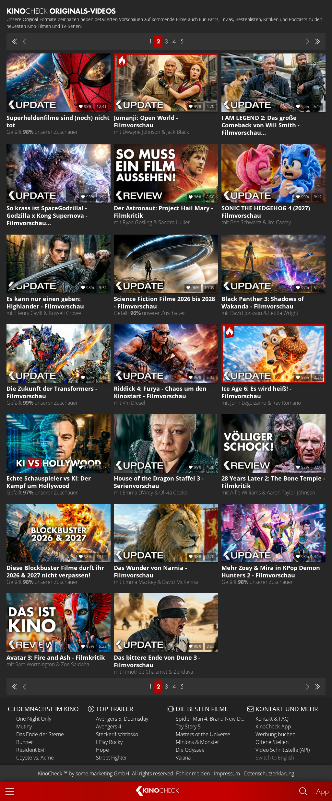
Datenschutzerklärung (269, 773)
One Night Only (33, 718)
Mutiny (24, 726)
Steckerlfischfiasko (117, 734)
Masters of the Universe (203, 734)
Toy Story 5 (188, 726)
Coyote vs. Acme (35, 757)
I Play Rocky (109, 742)
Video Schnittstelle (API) (282, 750)
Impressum (227, 773)
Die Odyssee (190, 750)
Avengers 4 (108, 726)
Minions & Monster (197, 742)
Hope (102, 750)
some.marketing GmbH (102, 773)
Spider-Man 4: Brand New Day (210, 718)
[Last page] (317, 41)
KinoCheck (50, 773)
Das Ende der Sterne (40, 734)
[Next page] (308, 41)
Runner (24, 742)
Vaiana (183, 757)
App (322, 791)
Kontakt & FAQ (272, 718)
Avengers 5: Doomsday (122, 718)
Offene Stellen (272, 742)
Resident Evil (31, 750)
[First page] (14, 41)
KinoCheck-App (273, 726)
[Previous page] (24, 41)
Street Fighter (111, 757)
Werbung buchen (275, 734)
